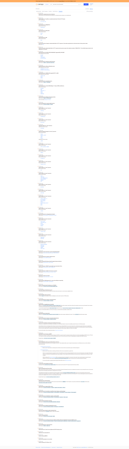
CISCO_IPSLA (43, 221)
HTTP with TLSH (43, 21)
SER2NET (42, 88)
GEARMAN (42, 246)
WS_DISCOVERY (43, 58)
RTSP (41, 76)
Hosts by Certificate (52, 357)
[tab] (37, 8)
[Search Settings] (51, 4)
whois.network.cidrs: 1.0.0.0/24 (48, 276)
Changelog (60, 11)
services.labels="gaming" (47, 257)
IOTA (41, 205)
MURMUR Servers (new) (44, 68)
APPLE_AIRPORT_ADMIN (45, 146)
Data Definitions (55, 11)
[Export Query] (82, 4)
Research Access (59, 447)
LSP (41, 170)
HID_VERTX (42, 122)
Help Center (78, 447)
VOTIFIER (42, 224)
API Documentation (90, 11)
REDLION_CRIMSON (44, 244)
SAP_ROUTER (43, 200)
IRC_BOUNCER (43, 199)
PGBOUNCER (43, 57)
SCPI (41, 137)
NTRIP (42, 56)
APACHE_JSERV (43, 135)
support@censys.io (84, 447)
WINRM (42, 247)
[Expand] (80, 4)
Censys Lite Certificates (59, 330)
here (43, 44)
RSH (41, 34)
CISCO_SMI (42, 248)
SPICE (42, 91)
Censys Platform (61, 1)
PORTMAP (42, 128)
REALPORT (42, 245)
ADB (41, 40)
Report (88, 8)
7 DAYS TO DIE (43, 231)
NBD (41, 89)
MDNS (42, 77)
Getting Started (38, 11)
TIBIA (41, 136)
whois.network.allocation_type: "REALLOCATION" (51, 252)
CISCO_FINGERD (43, 179)
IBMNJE (42, 152)
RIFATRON (42, 238)
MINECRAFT (43, 237)
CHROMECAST (43, 116)
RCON (42, 223)
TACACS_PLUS (43, 164)
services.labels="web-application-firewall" (49, 215)
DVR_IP (42, 138)
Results (38, 8)
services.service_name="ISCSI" (48, 262)
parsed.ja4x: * (51, 281)
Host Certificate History (44, 349)
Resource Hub (38, 447)
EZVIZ (42, 33)
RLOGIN (42, 55)
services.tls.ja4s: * (46, 281)
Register (91, 3)
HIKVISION (42, 93)
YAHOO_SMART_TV (44, 198)
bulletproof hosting (48, 99)
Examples (50, 11)
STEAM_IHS (43, 158)
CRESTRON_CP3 (43, 222)
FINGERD (42, 180)
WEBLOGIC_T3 (43, 90)
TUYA (42, 134)
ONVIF (42, 92)
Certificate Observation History (45, 346)
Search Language (45, 11)
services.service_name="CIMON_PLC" (49, 267)
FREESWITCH (43, 27)
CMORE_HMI (43, 75)
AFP (41, 181)
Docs (92, 8)
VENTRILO (42, 110)
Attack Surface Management (46, 447)
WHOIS (42, 225)
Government (54, 447)
